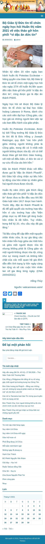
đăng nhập (14, 350)
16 (28, 514)
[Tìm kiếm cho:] (22, 358)
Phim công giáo (8, 479)
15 (23, 514)
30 (28, 523)
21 (17, 518)
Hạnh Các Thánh (9, 454)
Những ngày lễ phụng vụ (12, 450)
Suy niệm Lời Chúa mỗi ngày (13, 433)
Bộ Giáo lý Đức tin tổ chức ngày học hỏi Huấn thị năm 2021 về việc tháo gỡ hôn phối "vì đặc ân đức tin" (21, 305)
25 (40, 518)
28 (17, 523)
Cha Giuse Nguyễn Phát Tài (13, 475)
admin (18, 40)
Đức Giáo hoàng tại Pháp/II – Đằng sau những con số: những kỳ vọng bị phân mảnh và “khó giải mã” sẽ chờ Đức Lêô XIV (22, 389)
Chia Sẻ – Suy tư (9, 471)
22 (23, 518)
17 (34, 514)
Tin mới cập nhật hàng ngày (13, 425)
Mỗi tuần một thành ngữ (12, 446)
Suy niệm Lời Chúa (10, 429)
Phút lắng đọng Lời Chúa (12, 442)
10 (34, 510)
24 (34, 518)
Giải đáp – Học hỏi (9, 463)
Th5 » (11, 529)
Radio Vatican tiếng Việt (11, 467)
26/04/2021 (8, 40)
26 (5, 523)
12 (5, 514)
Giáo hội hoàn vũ (9, 437)
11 (39, 510)
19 (5, 518)
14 (17, 514)
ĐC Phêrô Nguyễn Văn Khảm (14, 458)
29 (23, 523)
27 (11, 523)
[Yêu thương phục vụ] (22, 12)
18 (40, 514)
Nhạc (4, 483)
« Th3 (4, 529)
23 (28, 518)
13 (11, 514)
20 (11, 518)
